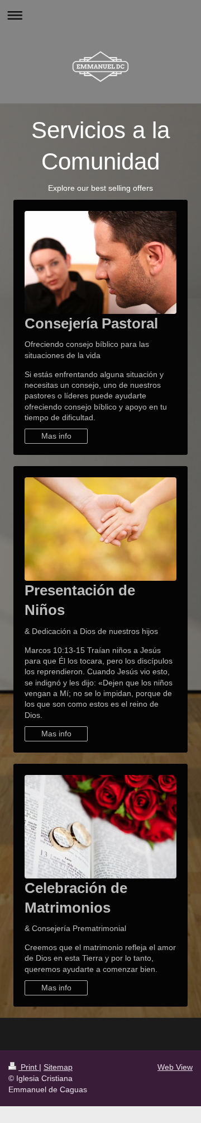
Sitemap (58, 1067)
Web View (175, 1067)
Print (28, 1067)
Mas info (56, 435)
